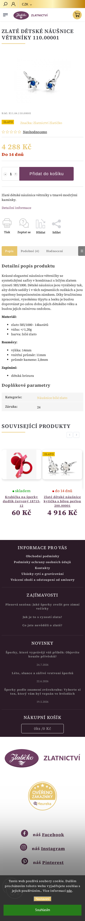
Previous (70, 435)
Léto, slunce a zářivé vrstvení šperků (42, 673)
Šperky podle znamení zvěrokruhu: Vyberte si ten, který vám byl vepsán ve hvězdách (42, 692)
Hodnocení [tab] (54, 251)
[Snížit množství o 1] (5, 174)
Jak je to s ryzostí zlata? (42, 617)
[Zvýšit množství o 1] (16, 174)
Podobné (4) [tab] (30, 251)
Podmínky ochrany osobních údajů (42, 562)
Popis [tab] (9, 251)
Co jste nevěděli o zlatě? (42, 625)
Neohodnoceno (35, 131)
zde (69, 891)
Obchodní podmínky (42, 556)
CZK (25, 4)
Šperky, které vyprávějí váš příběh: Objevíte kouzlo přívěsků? (43, 654)
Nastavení (43, 899)
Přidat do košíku (47, 173)
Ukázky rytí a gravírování (42, 574)
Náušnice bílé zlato (52, 397)
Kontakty (42, 568)
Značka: (41, 122)
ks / (42, 728)
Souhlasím (42, 910)
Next (77, 435)
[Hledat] (5, 4)
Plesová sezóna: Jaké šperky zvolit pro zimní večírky (42, 606)
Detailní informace (16, 207)
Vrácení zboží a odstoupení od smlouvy (43, 580)
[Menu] (5, 13)
